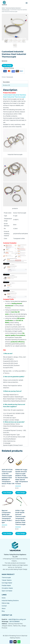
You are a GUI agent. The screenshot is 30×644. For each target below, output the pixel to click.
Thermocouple (9, 77)
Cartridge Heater (7, 583)
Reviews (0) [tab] (6, 85)
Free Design (7, 65)
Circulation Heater (7, 588)
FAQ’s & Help (5, 603)
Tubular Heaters (7, 580)
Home (3, 598)
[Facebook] (11, 641)
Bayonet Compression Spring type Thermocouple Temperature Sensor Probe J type (7, 516)
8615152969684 (15, 621)
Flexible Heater (6, 585)
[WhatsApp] (18, 641)
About (3, 608)
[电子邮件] (14, 641)
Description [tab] (6, 82)
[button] (26, 15)
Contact (4, 606)
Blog (3, 611)
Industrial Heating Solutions (10, 600)
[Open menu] (26, 2)
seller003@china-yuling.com (17, 619)
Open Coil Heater (7, 591)
